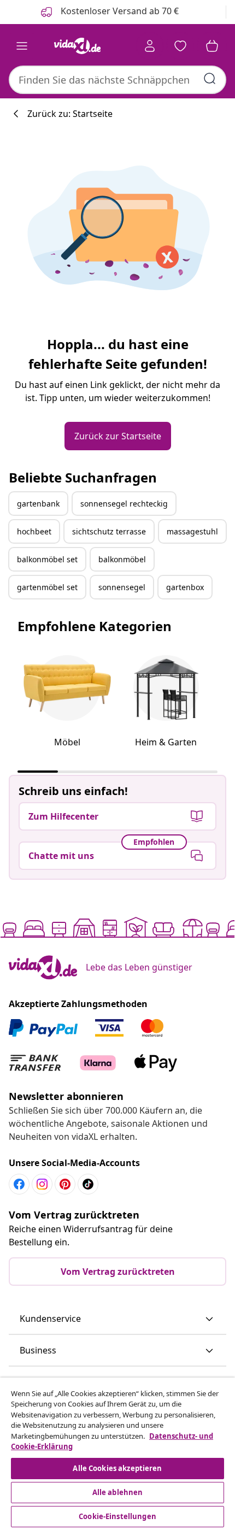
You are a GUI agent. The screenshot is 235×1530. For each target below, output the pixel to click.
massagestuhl (192, 531)
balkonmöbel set (47, 559)
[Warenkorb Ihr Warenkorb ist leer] (212, 46)
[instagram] (42, 1184)
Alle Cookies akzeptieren (117, 1468)
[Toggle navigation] (22, 46)
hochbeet (34, 531)
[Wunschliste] (180, 46)
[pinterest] (65, 1184)
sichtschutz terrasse (109, 531)
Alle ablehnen (117, 1492)
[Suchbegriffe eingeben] (210, 78)
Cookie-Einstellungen (117, 1516)
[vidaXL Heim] (77, 46)
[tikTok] (88, 1184)
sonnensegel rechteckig (124, 503)
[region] (117, 1454)
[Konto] (150, 46)
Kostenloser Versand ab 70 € (118, 11)
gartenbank (38, 503)
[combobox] (117, 80)
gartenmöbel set (47, 587)
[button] (117, 1319)
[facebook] (19, 1184)
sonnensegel (121, 587)
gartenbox (185, 587)
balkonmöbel (122, 559)
